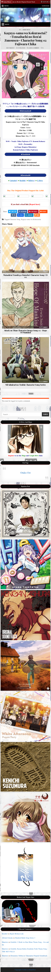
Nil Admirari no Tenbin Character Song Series (25, 384)
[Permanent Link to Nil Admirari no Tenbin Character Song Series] (25, 360)
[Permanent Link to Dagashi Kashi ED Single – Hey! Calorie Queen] (25, 564)
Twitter (13, 211)
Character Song (15, 219)
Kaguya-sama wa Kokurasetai (31, 219)
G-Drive (40, 180)
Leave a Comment (34, 48)
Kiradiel (4, 934)
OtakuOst (11, 48)
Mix (38, 215)
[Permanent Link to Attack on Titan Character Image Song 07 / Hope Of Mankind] (25, 305)
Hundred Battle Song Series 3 (25, 938)
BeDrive (31, 180)
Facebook (23, 211)
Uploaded (13, 180)
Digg (21, 215)
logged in (14, 401)
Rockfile (22, 180)
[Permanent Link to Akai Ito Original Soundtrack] (25, 817)
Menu (6, 6)
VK (14, 215)
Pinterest (34, 211)
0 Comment (44, 272)
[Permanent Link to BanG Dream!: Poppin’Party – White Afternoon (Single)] (25, 716)
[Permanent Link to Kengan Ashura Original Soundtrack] (25, 615)
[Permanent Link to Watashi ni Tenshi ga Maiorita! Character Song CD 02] (25, 249)
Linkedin (29, 215)
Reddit (44, 211)
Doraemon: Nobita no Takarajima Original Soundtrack (29, 956)
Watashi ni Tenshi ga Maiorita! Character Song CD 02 (25, 276)
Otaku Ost (25, 472)
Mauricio (5, 942)
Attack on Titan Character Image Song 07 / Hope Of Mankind (25, 331)
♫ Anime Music (25, 29)
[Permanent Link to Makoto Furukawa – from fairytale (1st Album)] (25, 514)
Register (11, 455)
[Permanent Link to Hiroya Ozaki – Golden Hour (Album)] (25, 867)
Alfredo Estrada (7, 938)
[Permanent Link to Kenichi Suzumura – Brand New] (25, 767)
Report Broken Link (16, 934)
